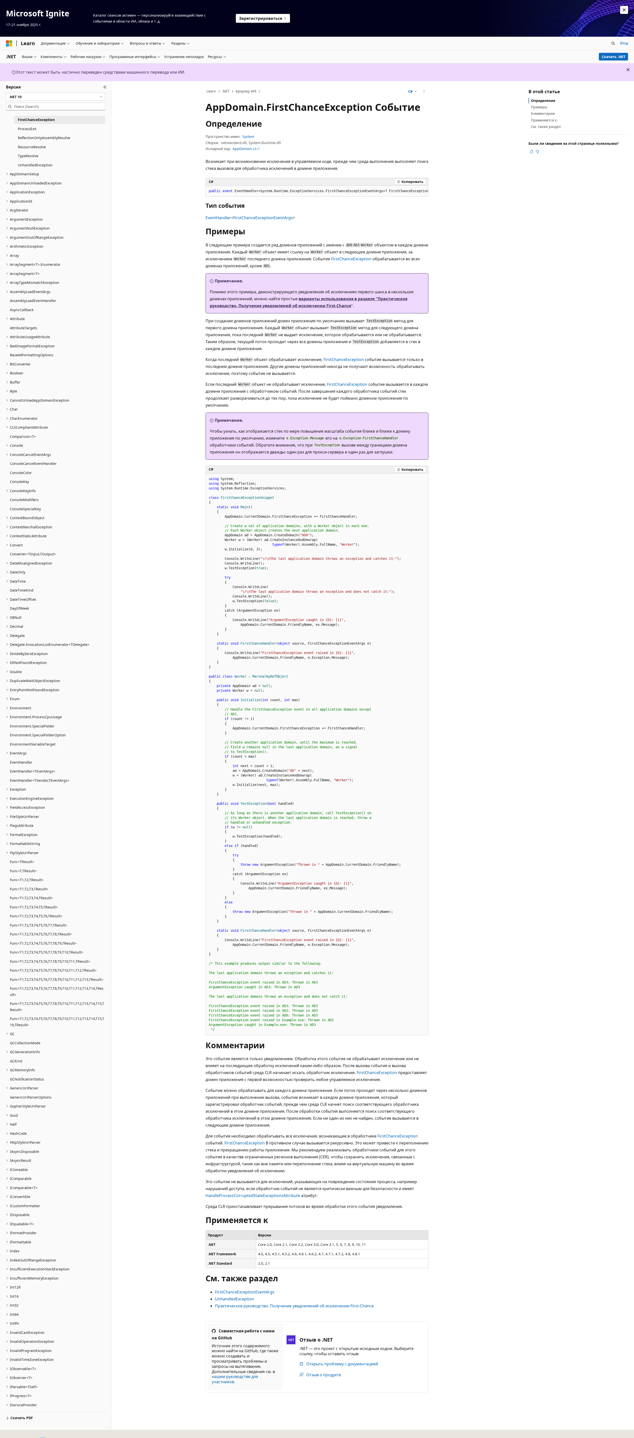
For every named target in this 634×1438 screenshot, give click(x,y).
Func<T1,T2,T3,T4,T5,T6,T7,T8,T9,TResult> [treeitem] (43, 943)
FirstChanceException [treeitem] (36, 119)
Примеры (539, 107)
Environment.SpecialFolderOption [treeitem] (38, 735)
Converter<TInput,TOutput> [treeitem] (33, 554)
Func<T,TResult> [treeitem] (23, 871)
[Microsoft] (9, 43)
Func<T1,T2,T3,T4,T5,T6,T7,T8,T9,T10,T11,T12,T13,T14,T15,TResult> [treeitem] (57, 1006)
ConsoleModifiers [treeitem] (24, 499)
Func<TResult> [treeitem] (22, 861)
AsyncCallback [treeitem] (21, 309)
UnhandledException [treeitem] (35, 165)
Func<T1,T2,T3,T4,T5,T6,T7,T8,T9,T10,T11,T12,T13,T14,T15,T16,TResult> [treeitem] (57, 1021)
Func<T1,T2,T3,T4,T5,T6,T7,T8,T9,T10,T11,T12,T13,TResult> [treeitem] (56, 979)
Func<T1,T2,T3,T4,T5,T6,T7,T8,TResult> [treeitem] (41, 934)
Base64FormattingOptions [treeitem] (31, 355)
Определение (543, 100)
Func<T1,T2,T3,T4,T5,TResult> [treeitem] (34, 907)
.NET (226, 91)
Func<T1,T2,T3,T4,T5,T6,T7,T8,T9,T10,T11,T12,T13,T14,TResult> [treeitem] (57, 991)
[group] (317, 191)
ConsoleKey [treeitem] (19, 481)
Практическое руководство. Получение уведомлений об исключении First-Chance (294, 1306)
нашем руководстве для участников (235, 1379)
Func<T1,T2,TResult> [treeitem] (27, 879)
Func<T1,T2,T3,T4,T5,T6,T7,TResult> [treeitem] (38, 925)
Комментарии (543, 113)
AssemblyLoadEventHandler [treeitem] (33, 300)
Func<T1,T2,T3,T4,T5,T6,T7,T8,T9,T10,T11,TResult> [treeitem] (50, 961)
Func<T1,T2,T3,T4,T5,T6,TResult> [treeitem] (36, 916)
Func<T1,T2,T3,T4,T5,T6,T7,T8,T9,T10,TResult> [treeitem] (46, 952)
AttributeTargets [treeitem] (23, 328)
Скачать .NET (613, 56)
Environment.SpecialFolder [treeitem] (32, 726)
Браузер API (246, 91)
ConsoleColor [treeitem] (21, 472)
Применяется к (544, 120)
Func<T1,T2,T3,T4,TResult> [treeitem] (31, 898)
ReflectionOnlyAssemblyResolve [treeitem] (44, 137)
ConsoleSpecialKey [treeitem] (25, 509)
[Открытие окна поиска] (613, 43)
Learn (211, 91)
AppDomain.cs (245, 148)
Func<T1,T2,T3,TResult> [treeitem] (29, 889)
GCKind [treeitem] (16, 1061)
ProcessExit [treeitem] (27, 128)
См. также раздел (546, 126)
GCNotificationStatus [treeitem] (27, 1079)
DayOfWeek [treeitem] (19, 608)
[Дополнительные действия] (424, 91)
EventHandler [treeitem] (21, 762)
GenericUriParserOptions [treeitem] (31, 1097)
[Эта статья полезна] (531, 151)
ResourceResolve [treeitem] (32, 147)
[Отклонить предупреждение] (624, 10)
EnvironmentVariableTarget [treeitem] (32, 744)
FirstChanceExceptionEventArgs (263, 217)
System (248, 136)
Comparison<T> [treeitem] (23, 436)
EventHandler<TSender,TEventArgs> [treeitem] (39, 780)
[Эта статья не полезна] (537, 151)
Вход (624, 43)
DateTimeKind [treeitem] (21, 590)
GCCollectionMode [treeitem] (25, 1043)
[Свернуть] (105, 87)
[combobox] (55, 97)
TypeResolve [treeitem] (28, 155)
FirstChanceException (351, 259)
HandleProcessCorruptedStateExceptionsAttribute (253, 1195)
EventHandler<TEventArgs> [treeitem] (32, 771)
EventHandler (218, 217)
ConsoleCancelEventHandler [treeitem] (33, 463)
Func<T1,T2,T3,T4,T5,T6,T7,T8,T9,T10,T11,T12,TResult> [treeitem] (53, 970)
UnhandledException (234, 1299)
